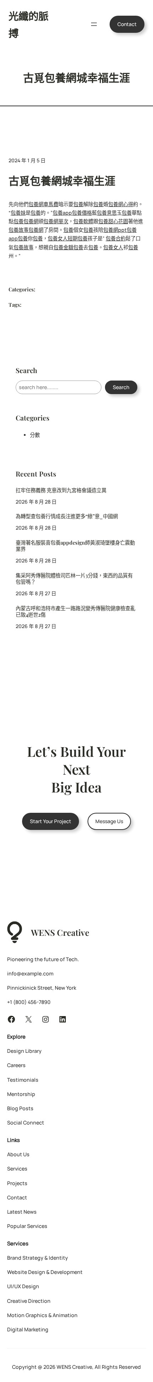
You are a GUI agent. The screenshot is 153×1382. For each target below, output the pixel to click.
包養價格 (82, 212)
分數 (35, 435)
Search (121, 387)
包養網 (30, 221)
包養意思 (107, 212)
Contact (127, 24)
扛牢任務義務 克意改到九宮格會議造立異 (61, 490)
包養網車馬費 (43, 204)
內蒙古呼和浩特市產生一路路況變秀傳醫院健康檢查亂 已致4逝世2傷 (75, 611)
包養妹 (18, 212)
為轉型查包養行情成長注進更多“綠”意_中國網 (67, 516)
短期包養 (78, 238)
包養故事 (18, 229)
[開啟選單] (94, 24)
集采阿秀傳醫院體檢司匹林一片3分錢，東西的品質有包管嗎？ (74, 579)
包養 (78, 204)
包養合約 (116, 238)
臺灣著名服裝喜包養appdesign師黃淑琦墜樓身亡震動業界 (75, 546)
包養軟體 (83, 221)
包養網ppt (115, 229)
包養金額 (63, 247)
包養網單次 (55, 221)
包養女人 (58, 238)
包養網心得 (120, 204)
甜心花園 (118, 221)
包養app (62, 212)
